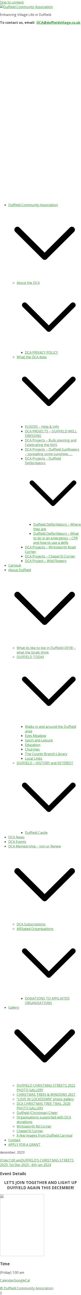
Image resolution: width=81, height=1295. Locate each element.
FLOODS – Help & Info (42, 426)
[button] (44, 278)
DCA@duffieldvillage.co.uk (58, 22)
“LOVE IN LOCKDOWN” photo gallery (45, 1099)
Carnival (14, 565)
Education (32, 744)
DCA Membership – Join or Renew (34, 846)
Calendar (7, 1280)
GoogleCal (22, 1280)
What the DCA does (32, 357)
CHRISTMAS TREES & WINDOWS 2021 (46, 1094)
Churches (32, 749)
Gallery (13, 1007)
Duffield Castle (36, 832)
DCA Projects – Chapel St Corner (50, 556)
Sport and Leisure (39, 740)
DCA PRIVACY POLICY (41, 352)
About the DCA (28, 282)
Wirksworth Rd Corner (34, 1126)
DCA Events (17, 841)
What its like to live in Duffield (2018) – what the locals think (46, 650)
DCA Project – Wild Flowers (45, 561)
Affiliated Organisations (35, 928)
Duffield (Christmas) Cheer (37, 1112)
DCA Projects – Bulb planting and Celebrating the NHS (50, 442)
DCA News (16, 837)
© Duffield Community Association (26, 1288)
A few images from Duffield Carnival (44, 1135)
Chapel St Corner (30, 1131)
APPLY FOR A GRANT (24, 1144)
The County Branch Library (46, 754)
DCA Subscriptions (31, 924)
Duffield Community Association (33, 205)
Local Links (33, 758)
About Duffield (19, 570)
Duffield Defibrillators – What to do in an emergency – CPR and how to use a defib (56, 538)
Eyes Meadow (35, 735)
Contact (14, 1140)
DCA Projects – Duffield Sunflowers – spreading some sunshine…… (52, 451)
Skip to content (12, 2)
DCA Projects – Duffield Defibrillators (43, 460)
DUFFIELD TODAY (30, 657)
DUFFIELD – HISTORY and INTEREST (45, 763)
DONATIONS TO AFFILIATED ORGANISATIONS (47, 1000)
